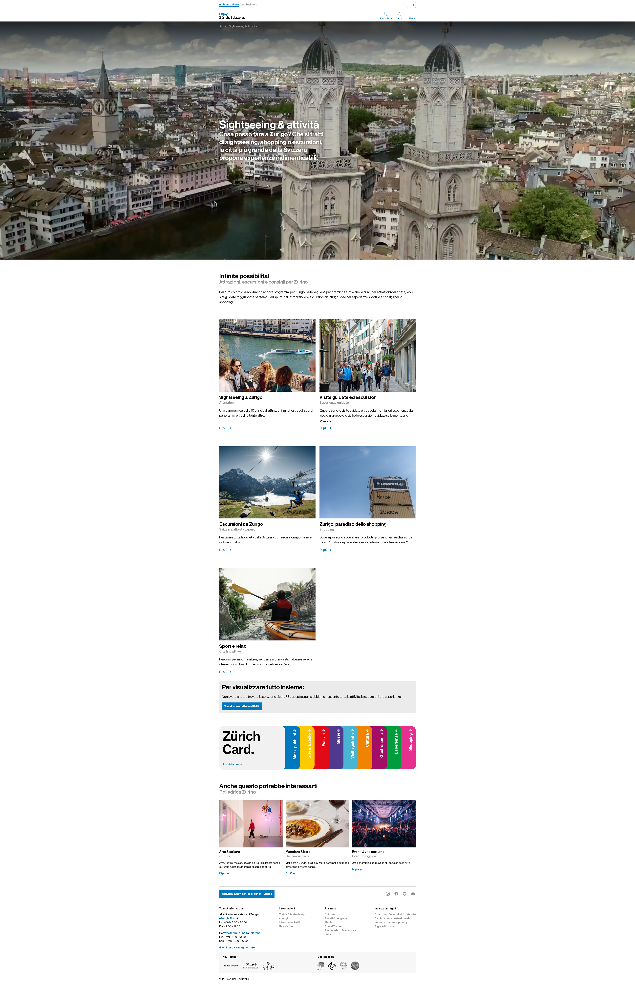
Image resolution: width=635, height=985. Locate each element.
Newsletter (286, 926)
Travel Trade (333, 926)
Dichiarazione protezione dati (393, 918)
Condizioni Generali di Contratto (395, 914)
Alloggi (283, 918)
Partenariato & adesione (340, 930)
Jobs (328, 934)
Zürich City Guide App (292, 914)
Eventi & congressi (336, 918)
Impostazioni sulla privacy (391, 922)
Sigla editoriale (384, 926)
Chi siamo (331, 914)
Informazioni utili (289, 922)
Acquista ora (231, 764)
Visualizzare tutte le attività (242, 706)
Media (329, 922)
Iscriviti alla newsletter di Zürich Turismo (247, 894)
